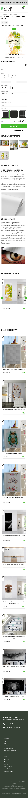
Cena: (2, 121)
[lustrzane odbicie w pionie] (12, 87)
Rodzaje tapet (6, 745)
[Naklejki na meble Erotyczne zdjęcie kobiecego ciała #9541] (14, 522)
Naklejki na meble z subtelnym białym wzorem (12, 369)
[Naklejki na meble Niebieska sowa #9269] (14, 436)
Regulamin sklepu (7, 768)
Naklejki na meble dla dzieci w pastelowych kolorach (14, 636)
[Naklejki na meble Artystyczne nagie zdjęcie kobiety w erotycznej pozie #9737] (14, 588)
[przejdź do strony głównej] (6, 8)
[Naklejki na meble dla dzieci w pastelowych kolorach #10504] (14, 624)
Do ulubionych (4, 22)
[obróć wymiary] (25, 65)
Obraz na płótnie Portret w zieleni (12, 305)
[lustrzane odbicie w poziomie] (9, 87)
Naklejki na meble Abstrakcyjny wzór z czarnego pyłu (14, 666)
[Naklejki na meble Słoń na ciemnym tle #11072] (14, 686)
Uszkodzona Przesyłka (8, 771)
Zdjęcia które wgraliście (8, 748)
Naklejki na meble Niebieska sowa (13, 453)
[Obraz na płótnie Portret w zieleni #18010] (14, 291)
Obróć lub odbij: (4, 85)
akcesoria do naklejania (6, 102)
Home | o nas (6, 759)
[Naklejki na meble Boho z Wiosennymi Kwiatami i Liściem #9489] (14, 480)
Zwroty (5, 753)
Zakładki (2, 97)
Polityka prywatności (8, 766)
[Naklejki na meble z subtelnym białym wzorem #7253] (14, 352)
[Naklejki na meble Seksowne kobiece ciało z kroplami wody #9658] (14, 555)
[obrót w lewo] (5, 87)
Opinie (5, 743)
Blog (5, 741)
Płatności (6, 764)
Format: (2, 73)
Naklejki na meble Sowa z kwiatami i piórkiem (12, 409)
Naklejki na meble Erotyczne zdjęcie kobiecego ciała (14, 535)
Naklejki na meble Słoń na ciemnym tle (12, 696)
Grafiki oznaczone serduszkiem (10, 750)
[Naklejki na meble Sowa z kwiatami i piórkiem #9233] (14, 394)
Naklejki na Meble (6, 14)
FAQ (4, 761)
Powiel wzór (3, 108)
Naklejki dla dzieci (13, 14)
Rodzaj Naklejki (4, 91)
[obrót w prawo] (2, 87)
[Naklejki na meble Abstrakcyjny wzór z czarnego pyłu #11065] (14, 657)
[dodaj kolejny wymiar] (14, 69)
